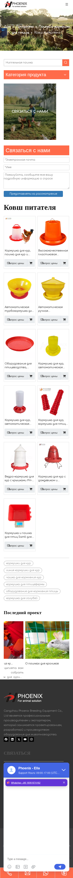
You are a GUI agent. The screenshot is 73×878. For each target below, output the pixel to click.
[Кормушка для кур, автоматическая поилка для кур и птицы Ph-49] (20, 401)
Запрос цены (16, 263)
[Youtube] (25, 739)
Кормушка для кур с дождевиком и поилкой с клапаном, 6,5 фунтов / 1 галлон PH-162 (52, 478)
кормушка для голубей (21, 598)
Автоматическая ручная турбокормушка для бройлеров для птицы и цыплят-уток (52, 309)
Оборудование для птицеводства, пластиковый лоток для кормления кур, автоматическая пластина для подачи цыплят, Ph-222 (19, 365)
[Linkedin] (12, 739)
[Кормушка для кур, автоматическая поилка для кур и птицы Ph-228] (53, 344)
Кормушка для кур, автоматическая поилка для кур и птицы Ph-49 (18, 422)
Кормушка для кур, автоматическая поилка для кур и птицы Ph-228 (51, 365)
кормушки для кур (18, 563)
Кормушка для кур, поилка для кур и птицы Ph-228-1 (18, 252)
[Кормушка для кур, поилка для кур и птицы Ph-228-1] (20, 231)
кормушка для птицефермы (25, 584)
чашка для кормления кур (23, 577)
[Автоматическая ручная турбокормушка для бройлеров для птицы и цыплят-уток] (53, 288)
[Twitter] (18, 739)
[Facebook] (6, 739)
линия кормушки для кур (23, 570)
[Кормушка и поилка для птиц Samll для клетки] (20, 514)
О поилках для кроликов (40, 663)
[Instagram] (31, 739)
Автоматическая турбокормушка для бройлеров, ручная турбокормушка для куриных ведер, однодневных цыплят (19, 309)
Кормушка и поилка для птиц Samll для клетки (18, 535)
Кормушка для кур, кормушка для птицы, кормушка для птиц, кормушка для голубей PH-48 (53, 422)
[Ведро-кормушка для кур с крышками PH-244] (20, 457)
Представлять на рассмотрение (33, 193)
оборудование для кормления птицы (32, 591)
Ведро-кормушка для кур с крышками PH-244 (19, 478)
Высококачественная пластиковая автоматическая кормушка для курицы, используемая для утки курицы (53, 252)
